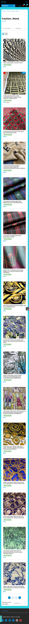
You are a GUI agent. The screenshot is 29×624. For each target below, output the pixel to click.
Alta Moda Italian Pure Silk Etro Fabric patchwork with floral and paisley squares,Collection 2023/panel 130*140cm (14, 412)
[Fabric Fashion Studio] (3, 2)
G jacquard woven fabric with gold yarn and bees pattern (13, 132)
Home (3, 11)
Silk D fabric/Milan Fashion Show (13, 62)
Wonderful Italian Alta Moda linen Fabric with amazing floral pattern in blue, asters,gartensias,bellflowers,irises (14, 341)
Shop (8, 11)
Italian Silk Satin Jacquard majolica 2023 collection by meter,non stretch (14, 587)
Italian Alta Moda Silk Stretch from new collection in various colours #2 (13, 483)
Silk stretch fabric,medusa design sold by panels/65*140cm (14, 306)
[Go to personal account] (20, 6)
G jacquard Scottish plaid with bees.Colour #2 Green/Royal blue (13, 202)
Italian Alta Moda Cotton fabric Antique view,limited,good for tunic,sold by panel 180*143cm (12, 377)
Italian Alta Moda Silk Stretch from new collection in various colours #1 (13, 517)
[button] (1, 619)
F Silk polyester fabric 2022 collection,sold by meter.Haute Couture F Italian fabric (12, 97)
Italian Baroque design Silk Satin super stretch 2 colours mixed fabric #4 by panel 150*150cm (13, 448)
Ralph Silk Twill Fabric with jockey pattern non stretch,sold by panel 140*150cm (13, 271)
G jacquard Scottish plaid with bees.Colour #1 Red (12, 236)
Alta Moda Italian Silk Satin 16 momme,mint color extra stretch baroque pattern (12, 552)
